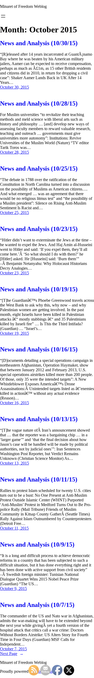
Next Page (12, 653)
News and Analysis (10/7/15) (37, 604)
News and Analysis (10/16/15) (39, 349)
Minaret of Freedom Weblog (23, 6)
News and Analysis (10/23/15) (39, 228)
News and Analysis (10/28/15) (39, 103)
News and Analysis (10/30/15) (39, 43)
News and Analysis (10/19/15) (39, 289)
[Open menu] (3, 16)
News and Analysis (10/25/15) (39, 168)
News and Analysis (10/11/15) (38, 479)
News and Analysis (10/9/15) (37, 544)
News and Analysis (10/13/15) (39, 419)
